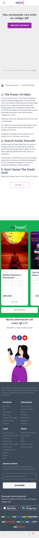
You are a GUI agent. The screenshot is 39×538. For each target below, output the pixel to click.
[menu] (4, 3)
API (4, 409)
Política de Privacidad (10, 435)
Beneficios (6, 406)
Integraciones (25, 418)
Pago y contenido (27, 409)
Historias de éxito (27, 444)
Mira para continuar (19, 25)
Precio (23, 412)
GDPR (5, 455)
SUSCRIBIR (19, 485)
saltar (34, 70)
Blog (22, 438)
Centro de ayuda (26, 447)
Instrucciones (25, 435)
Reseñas (24, 423)
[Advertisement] (19, 48)
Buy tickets (19, 310)
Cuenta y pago (8, 433)
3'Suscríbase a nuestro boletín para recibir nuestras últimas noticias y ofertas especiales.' (19, 468)
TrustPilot (24, 420)
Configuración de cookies (9, 451)
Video (23, 441)
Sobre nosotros (26, 406)
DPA (4, 458)
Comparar (24, 415)
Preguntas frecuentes (28, 433)
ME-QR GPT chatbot (10, 418)
